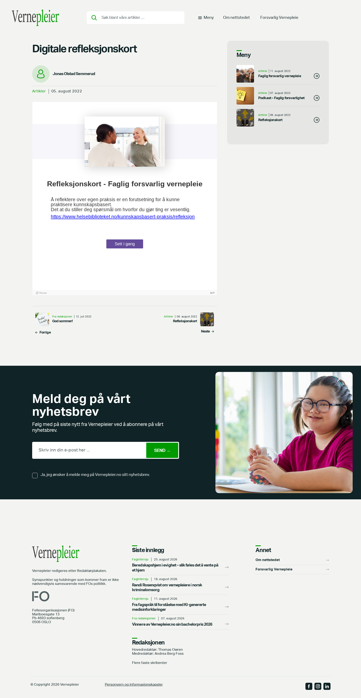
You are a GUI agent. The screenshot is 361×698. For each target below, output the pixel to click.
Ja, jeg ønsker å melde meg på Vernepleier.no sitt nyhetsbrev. (95, 475)
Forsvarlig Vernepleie (279, 18)
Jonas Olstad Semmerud (74, 74)
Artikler (39, 91)
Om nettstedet (236, 18)
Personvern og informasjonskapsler (134, 684)
